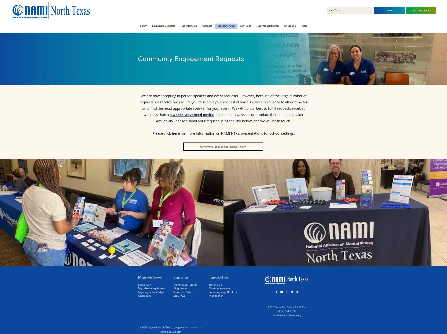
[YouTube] (282, 292)
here (176, 133)
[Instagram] (297, 292)
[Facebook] (276, 292)
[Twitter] (292, 292)
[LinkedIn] (287, 292)
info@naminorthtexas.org (287, 315)
